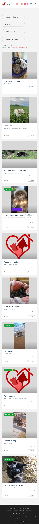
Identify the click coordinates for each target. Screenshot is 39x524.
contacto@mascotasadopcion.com (19, 521)
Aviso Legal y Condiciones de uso (19, 508)
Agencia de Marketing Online (17, 516)
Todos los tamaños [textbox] (11, 39)
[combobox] (13, 24)
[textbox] (13, 17)
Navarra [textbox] (7, 24)
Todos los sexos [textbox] (10, 32)
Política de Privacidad (13, 510)
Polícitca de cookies (26, 510)
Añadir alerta (23, 47)
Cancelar (14, 47)
